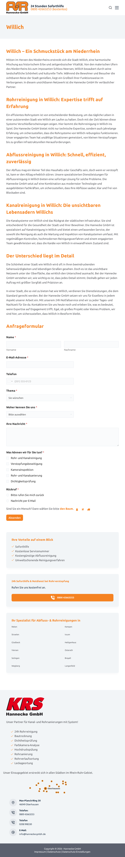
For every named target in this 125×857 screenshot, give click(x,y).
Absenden (15, 517)
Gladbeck (16, 642)
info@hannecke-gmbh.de (32, 834)
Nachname (70, 349)
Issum (67, 634)
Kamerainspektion (22, 469)
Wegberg (16, 666)
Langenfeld (70, 666)
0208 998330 (25, 824)
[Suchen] (110, 7)
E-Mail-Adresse (17, 357)
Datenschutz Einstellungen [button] (76, 851)
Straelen (15, 634)
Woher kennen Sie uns (21, 407)
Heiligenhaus (70, 642)
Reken (14, 627)
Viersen (15, 650)
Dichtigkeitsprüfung (23, 481)
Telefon (11, 373)
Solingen (15, 658)
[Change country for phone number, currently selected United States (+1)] (9, 381)
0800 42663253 (26, 814)
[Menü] (117, 8)
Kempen (68, 627)
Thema (11, 390)
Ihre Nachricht (16, 423)
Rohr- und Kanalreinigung (26, 457)
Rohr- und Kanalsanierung (26, 475)
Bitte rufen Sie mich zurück (27, 494)
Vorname (11, 349)
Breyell (68, 658)
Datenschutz (54, 851)
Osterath (69, 650)
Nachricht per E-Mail (23, 500)
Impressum (40, 851)
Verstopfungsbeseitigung (26, 463)
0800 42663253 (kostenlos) (49, 9)
